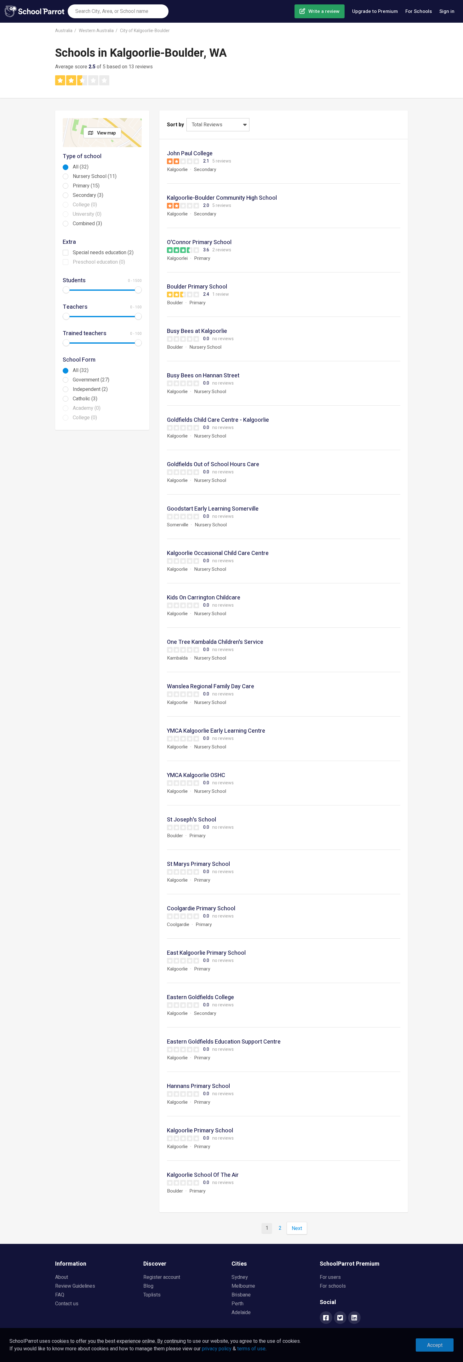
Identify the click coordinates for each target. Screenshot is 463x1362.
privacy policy (217, 1349)
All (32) (81, 167)
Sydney (240, 1277)
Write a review (324, 11)
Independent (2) (90, 389)
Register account (161, 1277)
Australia (63, 30)
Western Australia (96, 30)
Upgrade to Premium (375, 11)
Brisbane (241, 1295)
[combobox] (118, 11)
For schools (333, 1286)
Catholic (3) (85, 399)
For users (330, 1277)
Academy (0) (86, 408)
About (61, 1277)
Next (297, 1228)
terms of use (251, 1349)
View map (106, 133)
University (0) (87, 214)
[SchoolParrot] (36, 11)
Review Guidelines (75, 1286)
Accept (435, 1345)
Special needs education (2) (103, 252)
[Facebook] (326, 1318)
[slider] (66, 289)
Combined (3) (87, 223)
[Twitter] (340, 1318)
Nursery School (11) (95, 176)
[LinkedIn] (354, 1318)
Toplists (152, 1295)
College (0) (85, 205)
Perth (237, 1304)
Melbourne (243, 1286)
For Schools (418, 11)
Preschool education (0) (99, 262)
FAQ (59, 1295)
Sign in (446, 11)
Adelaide (241, 1312)
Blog (148, 1286)
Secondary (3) (88, 195)
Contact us (66, 1304)
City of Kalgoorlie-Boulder (145, 30)
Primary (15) (86, 186)
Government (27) (91, 380)
